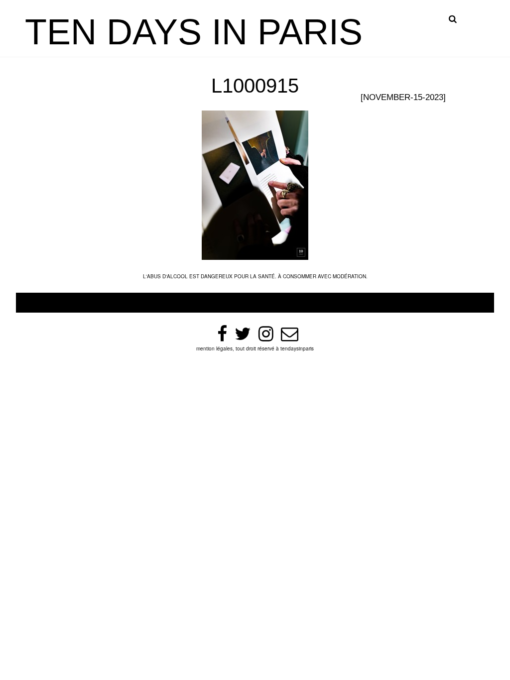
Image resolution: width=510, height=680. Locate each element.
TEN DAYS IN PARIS (194, 32)
